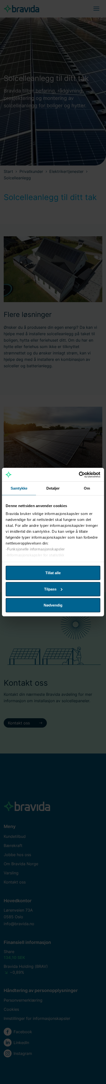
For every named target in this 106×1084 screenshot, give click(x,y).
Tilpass (50, 589)
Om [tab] (87, 488)
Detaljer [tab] (53, 488)
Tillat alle (53, 573)
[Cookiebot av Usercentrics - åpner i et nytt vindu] (78, 474)
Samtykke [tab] (19, 488)
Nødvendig (53, 605)
